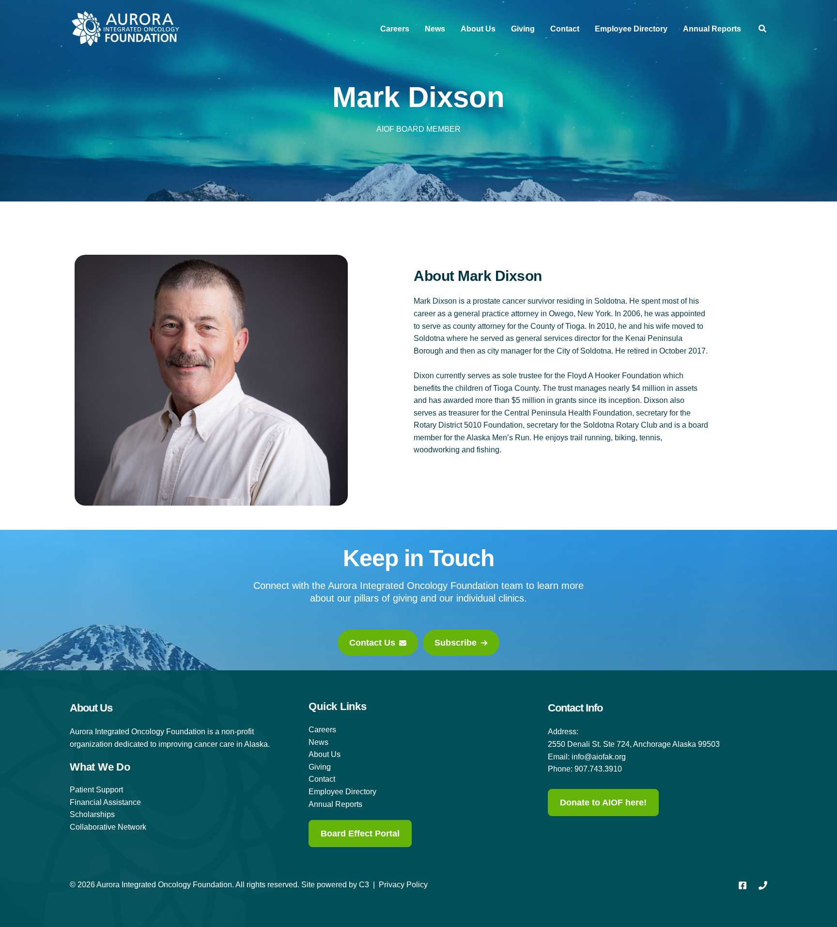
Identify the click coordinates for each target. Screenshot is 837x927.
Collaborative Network (108, 827)
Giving (523, 29)
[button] (763, 30)
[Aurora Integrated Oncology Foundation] (125, 28)
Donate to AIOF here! (603, 802)
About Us (478, 29)
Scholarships (92, 814)
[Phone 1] (763, 885)
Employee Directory (631, 29)
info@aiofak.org (599, 757)
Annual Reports (712, 29)
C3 (364, 885)
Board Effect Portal (360, 833)
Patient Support (96, 790)
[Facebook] (742, 885)
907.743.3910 (598, 769)
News (435, 29)
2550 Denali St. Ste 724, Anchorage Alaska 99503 (634, 744)
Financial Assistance (105, 802)
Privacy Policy (403, 885)
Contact (564, 29)
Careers (394, 29)
